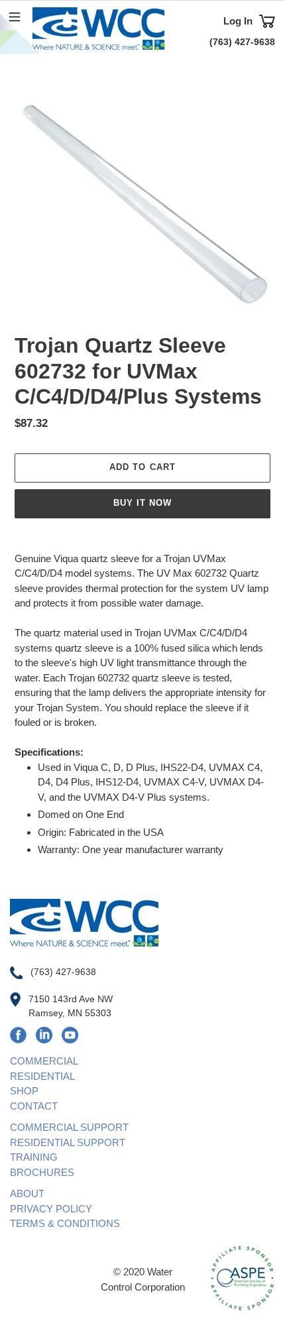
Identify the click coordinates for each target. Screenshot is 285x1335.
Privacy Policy (51, 1208)
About (27, 1193)
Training (34, 1157)
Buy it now (142, 503)
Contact (34, 1106)
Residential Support (67, 1142)
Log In (238, 21)
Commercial (44, 1061)
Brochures (42, 1172)
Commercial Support (69, 1127)
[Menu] (14, 15)
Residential (42, 1076)
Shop (24, 1090)
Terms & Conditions (65, 1223)
